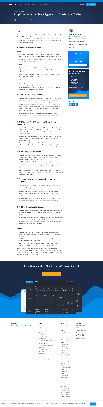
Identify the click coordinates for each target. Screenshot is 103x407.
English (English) (64, 344)
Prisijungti (82, 4)
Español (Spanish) (64, 348)
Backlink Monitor (42, 334)
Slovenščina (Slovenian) (66, 390)
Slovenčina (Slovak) (65, 388)
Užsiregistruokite (91, 4)
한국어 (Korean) (64, 394)
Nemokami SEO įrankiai (44, 357)
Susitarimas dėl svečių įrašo (44, 358)
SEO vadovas (42, 355)
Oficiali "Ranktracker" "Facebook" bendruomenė (21, 325)
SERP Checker (42, 328)
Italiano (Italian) (64, 352)
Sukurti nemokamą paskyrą (51, 274)
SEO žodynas (42, 353)
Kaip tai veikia (27, 4)
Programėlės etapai (65, 337)
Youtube (16, 325)
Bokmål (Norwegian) (65, 396)
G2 (35, 325)
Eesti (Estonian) (64, 375)
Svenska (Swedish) (65, 361)
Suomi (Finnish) (64, 377)
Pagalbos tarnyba (64, 339)
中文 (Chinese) (64, 365)
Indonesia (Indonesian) (66, 381)
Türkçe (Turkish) (64, 363)
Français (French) (64, 350)
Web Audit (41, 330)
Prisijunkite (47, 277)
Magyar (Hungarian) (65, 379)
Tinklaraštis (39, 4)
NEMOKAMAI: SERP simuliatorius (46, 340)
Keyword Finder (42, 327)
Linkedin (30, 325)
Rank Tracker (42, 325)
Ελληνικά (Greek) (64, 373)
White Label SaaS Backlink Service (46, 345)
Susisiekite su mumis (80, 325)
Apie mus (78, 327)
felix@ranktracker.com (80, 338)
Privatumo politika (65, 327)
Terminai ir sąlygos (65, 325)
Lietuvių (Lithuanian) (65, 382)
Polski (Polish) (64, 358)
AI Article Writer (42, 338)
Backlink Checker (42, 332)
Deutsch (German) (65, 346)
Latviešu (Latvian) (64, 384)
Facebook (11, 325)
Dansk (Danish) (64, 371)
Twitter (25, 325)
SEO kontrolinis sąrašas (44, 336)
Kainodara (34, 4)
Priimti (92, 403)
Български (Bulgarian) (66, 367)
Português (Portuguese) (66, 359)
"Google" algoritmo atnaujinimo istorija (47, 360)
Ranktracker (11, 4)
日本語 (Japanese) (65, 354)
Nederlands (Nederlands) (66, 356)
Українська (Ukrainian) (66, 392)
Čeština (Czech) (64, 369)
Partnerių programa (43, 349)
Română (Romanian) (65, 386)
